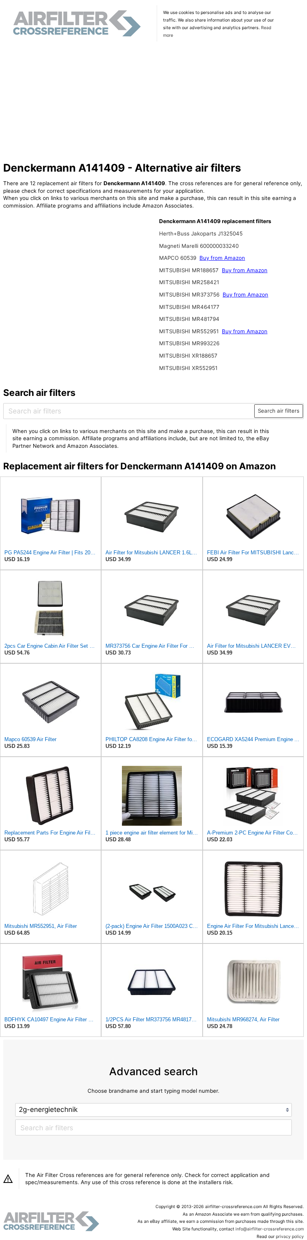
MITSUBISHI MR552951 (189, 331)
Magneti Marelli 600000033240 (199, 246)
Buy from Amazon (222, 258)
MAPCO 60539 (178, 258)
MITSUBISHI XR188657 (188, 355)
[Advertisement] (153, 102)
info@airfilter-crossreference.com (269, 1229)
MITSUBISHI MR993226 (189, 343)
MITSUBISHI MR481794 (189, 319)
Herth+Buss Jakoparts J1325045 (201, 233)
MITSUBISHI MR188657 (189, 270)
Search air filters (278, 410)
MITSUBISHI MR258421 (189, 282)
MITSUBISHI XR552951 (188, 368)
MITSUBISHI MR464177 (189, 307)
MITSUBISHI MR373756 (190, 294)
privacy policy (290, 1236)
